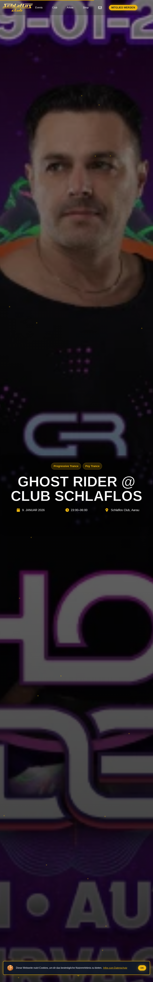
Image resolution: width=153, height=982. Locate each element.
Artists (70, 7)
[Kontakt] (100, 7)
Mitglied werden (123, 7)
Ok (142, 968)
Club (54, 7)
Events (39, 7)
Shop (86, 7)
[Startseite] (17, 7)
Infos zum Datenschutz (115, 968)
